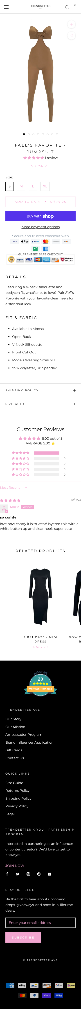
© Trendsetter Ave (40, 960)
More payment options (41, 227)
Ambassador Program (23, 734)
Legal (10, 814)
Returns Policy (17, 790)
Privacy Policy (16, 806)
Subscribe (23, 937)
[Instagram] (28, 874)
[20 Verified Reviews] (40, 704)
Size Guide (16, 404)
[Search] (67, 7)
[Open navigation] (6, 7)
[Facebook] (7, 874)
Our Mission (15, 727)
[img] (10, 500)
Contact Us (14, 758)
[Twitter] (17, 874)
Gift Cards (13, 750)
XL (45, 186)
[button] (34, 158)
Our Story (13, 719)
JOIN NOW (14, 866)
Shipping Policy (22, 390)
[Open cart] (75, 7)
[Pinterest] (38, 874)
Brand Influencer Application (29, 742)
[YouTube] (49, 874)
